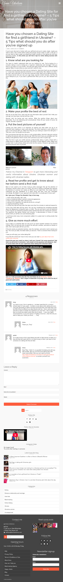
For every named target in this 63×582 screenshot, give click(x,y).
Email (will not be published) (10, 392)
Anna (8, 48)
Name (5, 386)
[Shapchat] (47, 543)
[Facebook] (27, 418)
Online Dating (9, 289)
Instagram (9, 278)
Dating (6, 490)
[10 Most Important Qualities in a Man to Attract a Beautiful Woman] (35, 525)
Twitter (49, 277)
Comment (6, 370)
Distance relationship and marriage (15, 493)
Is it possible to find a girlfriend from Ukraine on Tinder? (25, 474)
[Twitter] (30, 418)
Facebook (43, 277)
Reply (57, 302)
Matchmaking (8, 499)
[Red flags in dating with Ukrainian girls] (40, 525)
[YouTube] (36, 418)
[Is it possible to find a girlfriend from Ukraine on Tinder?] (50, 525)
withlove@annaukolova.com (13, 532)
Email (34, 557)
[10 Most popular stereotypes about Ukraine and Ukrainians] (35, 530)
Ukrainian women (10, 509)
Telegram (29, 172)
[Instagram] (33, 418)
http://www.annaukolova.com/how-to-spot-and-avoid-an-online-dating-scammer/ (38, 355)
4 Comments (21, 48)
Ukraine (7, 506)
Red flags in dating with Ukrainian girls (20, 462)
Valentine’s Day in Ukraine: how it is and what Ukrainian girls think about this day (32, 480)
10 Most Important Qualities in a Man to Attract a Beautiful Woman (28, 456)
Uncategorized (9, 512)
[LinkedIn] (27, 422)
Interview (7, 496)
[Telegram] (30, 422)
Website (5, 397)
